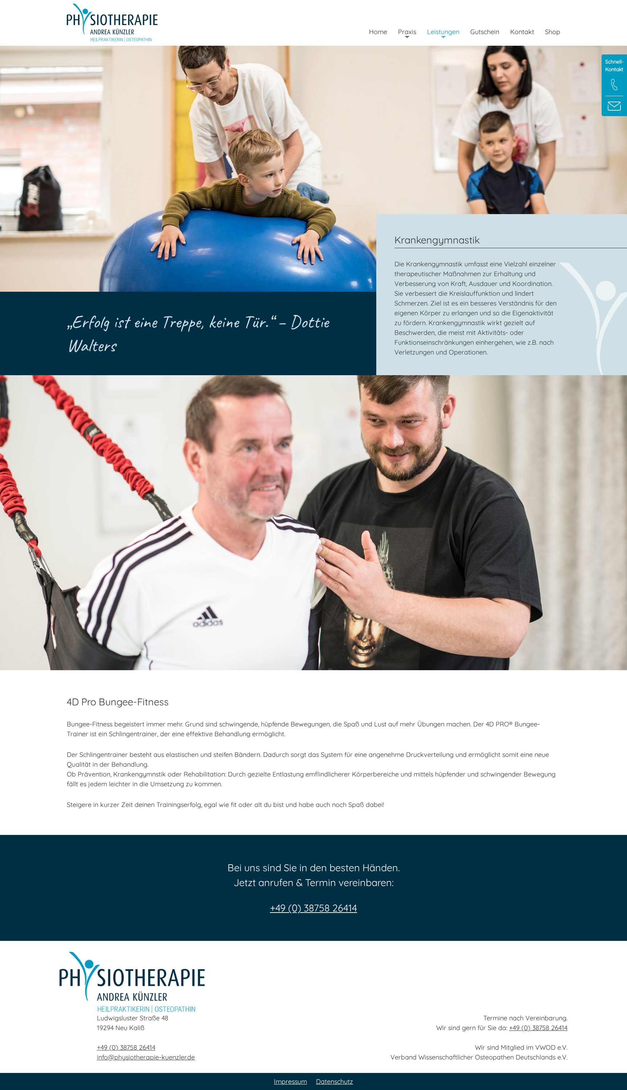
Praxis (407, 32)
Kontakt (522, 32)
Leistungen (443, 32)
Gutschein (484, 32)
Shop (552, 32)
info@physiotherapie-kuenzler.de (146, 1057)
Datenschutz (334, 1081)
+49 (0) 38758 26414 (313, 908)
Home (378, 32)
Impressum (290, 1081)
